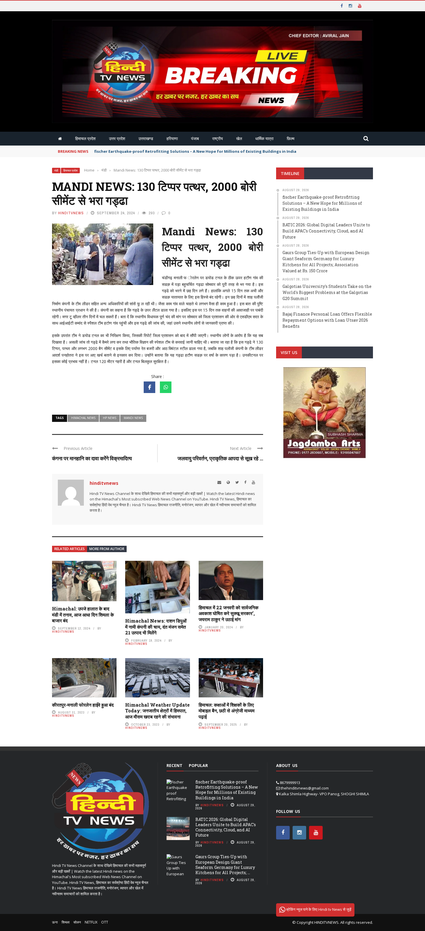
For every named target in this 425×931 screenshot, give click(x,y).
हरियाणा (172, 138)
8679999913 (290, 782)
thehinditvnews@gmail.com (305, 788)
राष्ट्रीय (217, 138)
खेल (239, 138)
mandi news (133, 418)
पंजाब (195, 138)
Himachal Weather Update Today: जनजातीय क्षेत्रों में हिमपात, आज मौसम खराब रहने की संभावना (157, 711)
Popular (198, 765)
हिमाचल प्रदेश (85, 138)
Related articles (69, 548)
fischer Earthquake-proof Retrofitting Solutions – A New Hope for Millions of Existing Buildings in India (226, 789)
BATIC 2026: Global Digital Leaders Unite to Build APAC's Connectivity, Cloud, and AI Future (225, 827)
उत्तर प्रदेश (117, 138)
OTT (104, 922)
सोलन (77, 922)
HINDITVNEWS (326, 922)
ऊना (55, 922)
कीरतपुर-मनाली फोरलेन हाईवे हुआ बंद (83, 705)
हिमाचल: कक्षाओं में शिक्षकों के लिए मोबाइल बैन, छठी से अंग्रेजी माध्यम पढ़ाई (226, 711)
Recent (174, 765)
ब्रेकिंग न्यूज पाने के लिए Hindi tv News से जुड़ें (318, 909)
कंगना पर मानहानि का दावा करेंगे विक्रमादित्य (92, 458)
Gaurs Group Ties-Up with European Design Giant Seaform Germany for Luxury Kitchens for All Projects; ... (225, 864)
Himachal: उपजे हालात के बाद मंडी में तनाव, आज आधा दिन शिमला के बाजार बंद (83, 615)
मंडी (56, 170)
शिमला (66, 922)
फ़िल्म (290, 138)
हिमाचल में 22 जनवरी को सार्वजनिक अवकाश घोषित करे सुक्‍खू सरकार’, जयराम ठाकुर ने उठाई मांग (228, 613)
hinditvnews (71, 213)
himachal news (83, 418)
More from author (106, 548)
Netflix (91, 922)
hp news (109, 418)
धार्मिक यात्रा (264, 138)
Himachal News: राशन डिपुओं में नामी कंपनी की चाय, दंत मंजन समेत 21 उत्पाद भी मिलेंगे (155, 627)
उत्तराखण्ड (145, 138)
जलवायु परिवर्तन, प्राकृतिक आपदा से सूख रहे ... (220, 458)
